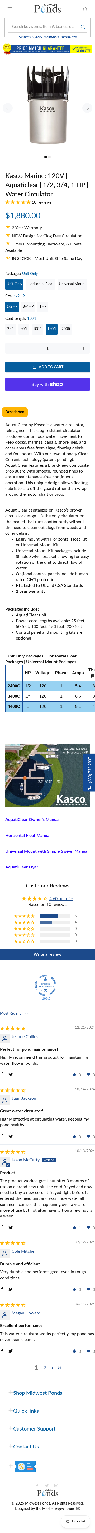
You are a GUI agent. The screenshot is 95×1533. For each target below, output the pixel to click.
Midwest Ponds (37, 1503)
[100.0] (45, 985)
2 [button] (45, 1368)
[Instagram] (56, 1485)
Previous (8, 108)
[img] (12, 1028)
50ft (23, 329)
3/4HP (28, 306)
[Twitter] (46, 1485)
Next (87, 108)
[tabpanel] (47, 105)
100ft (37, 329)
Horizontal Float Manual (27, 835)
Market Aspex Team (58, 1509)
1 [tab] (45, 157)
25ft (10, 329)
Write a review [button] (47, 954)
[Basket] (85, 9)
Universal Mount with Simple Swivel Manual (46, 851)
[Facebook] (37, 1485)
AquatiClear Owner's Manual (32, 820)
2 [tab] (49, 157)
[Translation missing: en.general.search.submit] (82, 26)
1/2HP (12, 306)
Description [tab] (14, 412)
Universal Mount (72, 284)
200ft (65, 329)
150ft (51, 329)
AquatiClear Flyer (21, 867)
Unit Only (14, 284)
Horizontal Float (40, 284)
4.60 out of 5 (61, 899)
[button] (18, 202)
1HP (42, 306)
